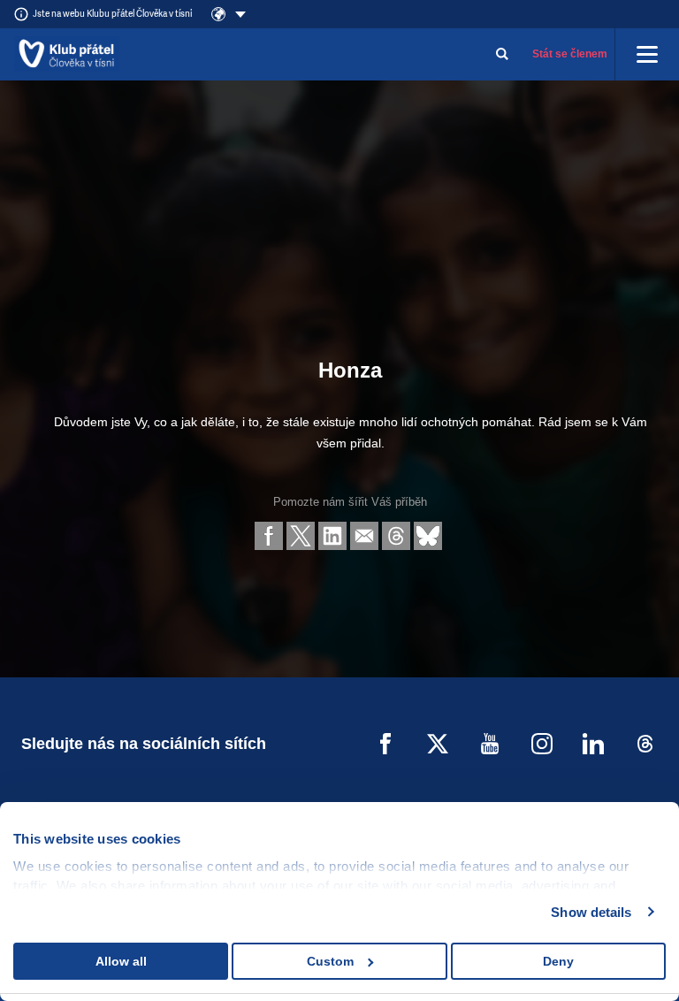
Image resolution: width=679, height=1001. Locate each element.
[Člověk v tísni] (66, 53)
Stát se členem (569, 54)
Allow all (121, 961)
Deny (558, 961)
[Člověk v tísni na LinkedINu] (593, 743)
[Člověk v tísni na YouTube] (489, 743)
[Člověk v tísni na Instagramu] (542, 743)
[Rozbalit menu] (647, 53)
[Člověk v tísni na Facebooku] (385, 743)
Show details (591, 912)
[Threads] (645, 743)
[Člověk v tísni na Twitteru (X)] (437, 743)
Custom (330, 961)
